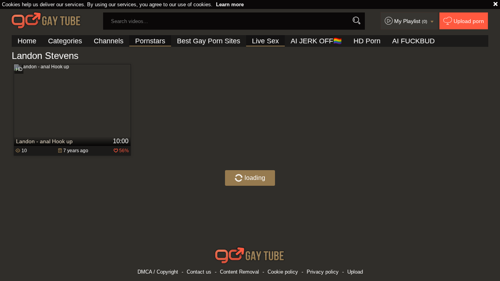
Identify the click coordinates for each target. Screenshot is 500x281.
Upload (355, 271)
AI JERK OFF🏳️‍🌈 (316, 41)
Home (27, 41)
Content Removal (239, 271)
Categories (65, 41)
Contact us (199, 271)
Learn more (230, 4)
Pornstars (150, 41)
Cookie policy (283, 271)
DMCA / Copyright (158, 271)
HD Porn (367, 41)
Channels (108, 41)
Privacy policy (323, 271)
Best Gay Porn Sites (208, 41)
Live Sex (265, 41)
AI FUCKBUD (413, 41)
